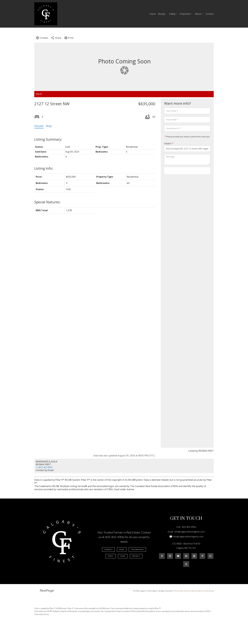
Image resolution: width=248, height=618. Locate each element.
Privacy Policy (179, 591)
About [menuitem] (198, 13)
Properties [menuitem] (185, 13)
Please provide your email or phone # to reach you (188, 136)
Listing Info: (43, 168)
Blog (121, 549)
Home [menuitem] (153, 13)
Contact (108, 549)
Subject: (168, 143)
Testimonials (137, 549)
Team (122, 556)
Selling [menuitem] (172, 13)
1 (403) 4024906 (44, 467)
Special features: (47, 202)
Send (187, 170)
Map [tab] (49, 126)
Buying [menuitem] (161, 13)
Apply (110, 556)
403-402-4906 (114, 537)
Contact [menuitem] (210, 13)
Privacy (136, 556)
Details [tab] (38, 126)
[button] (108, 549)
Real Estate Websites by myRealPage (199, 591)
